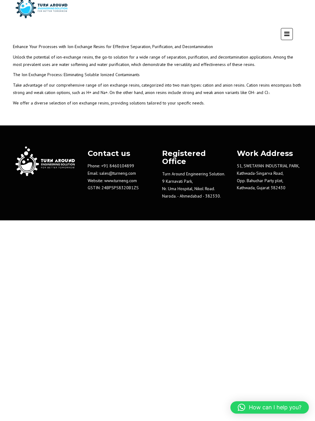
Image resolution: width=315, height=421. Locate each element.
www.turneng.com (120, 180)
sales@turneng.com (117, 173)
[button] (269, 407)
